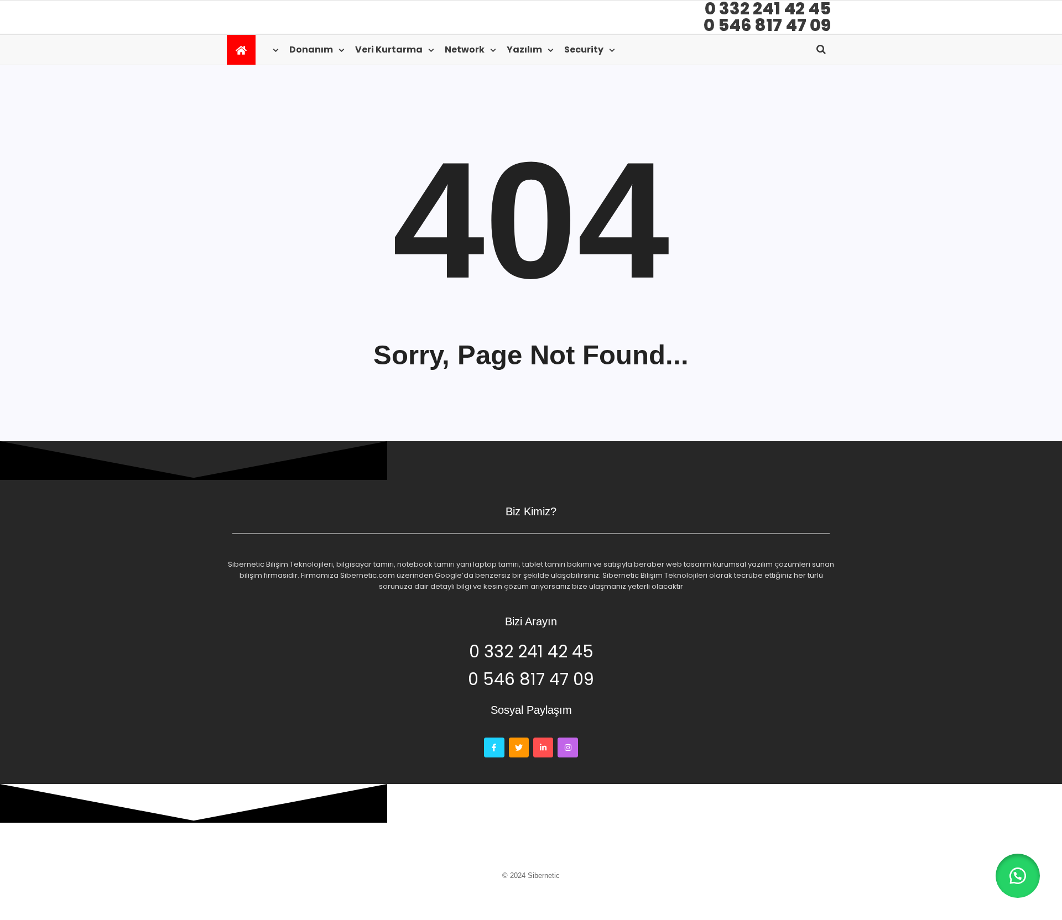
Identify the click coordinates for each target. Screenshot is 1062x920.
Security (583, 49)
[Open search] (821, 49)
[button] (1018, 876)
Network (465, 49)
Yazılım (524, 49)
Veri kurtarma (389, 49)
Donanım (311, 49)
